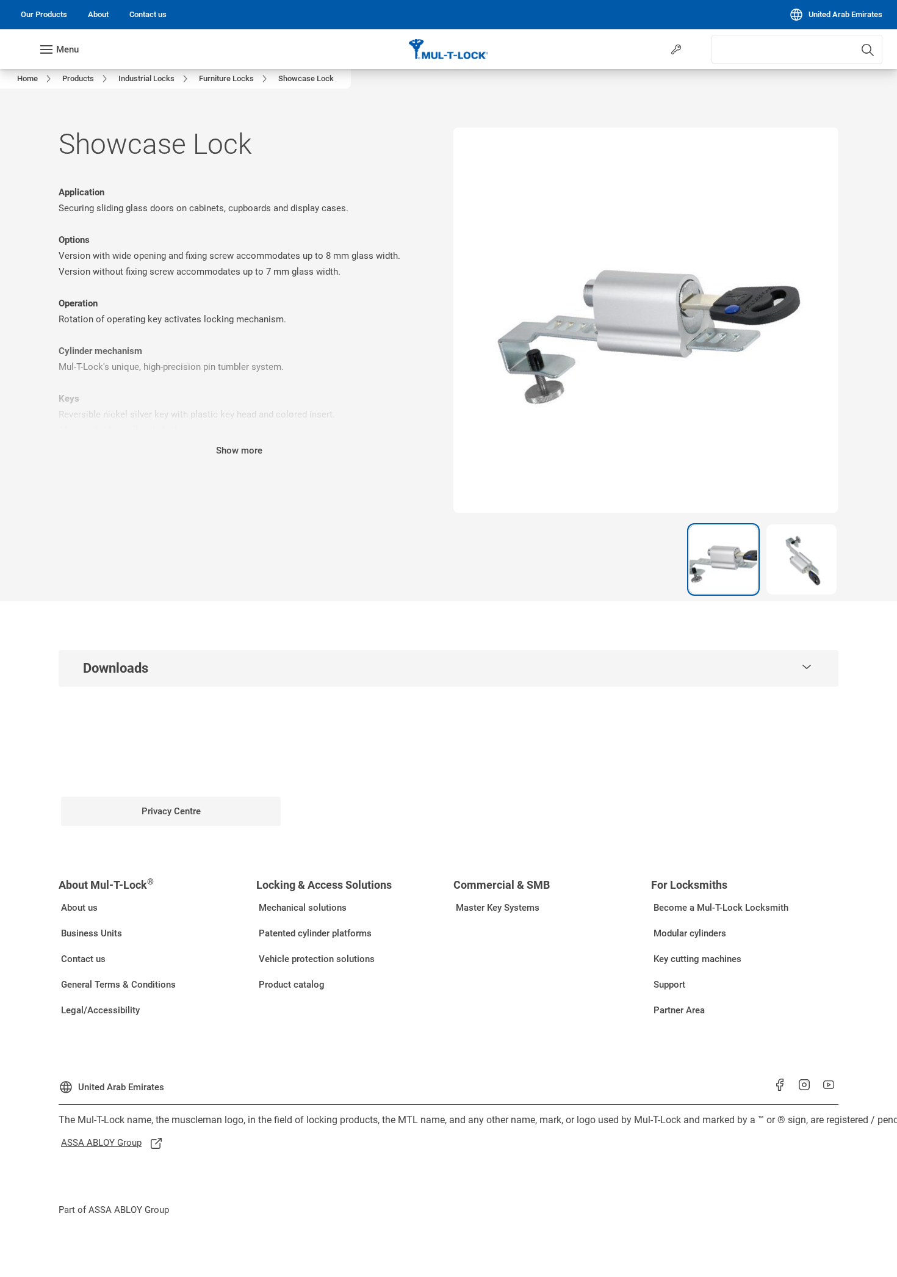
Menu (67, 49)
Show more (239, 450)
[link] (44, 15)
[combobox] (796, 49)
